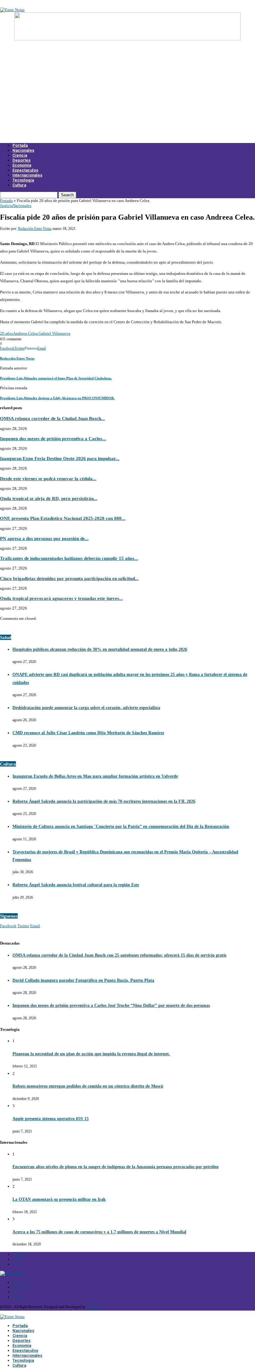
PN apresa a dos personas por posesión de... (44, 538)
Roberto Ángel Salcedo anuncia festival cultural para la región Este (75, 885)
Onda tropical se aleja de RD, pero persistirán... (48, 498)
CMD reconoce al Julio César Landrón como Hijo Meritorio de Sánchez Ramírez (88, 733)
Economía (21, 165)
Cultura (19, 185)
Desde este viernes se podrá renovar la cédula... (48, 478)
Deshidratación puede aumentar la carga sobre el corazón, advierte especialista (86, 707)
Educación (21, 1287)
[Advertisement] (127, 95)
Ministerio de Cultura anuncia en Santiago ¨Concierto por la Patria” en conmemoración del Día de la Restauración (120, 826)
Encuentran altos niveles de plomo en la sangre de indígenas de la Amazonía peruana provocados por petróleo (115, 1166)
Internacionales (27, 175)
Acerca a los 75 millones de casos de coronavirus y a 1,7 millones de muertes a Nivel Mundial (99, 1232)
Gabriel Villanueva (54, 333)
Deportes (21, 160)
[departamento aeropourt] (127, 39)
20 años (6, 333)
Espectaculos (25, 170)
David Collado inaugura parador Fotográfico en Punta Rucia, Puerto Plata (83, 980)
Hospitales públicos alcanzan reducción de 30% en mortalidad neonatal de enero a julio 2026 (99, 649)
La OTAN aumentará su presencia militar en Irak (59, 1199)
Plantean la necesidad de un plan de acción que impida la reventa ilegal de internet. (91, 1054)
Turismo (19, 1297)
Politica (19, 1292)
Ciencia (19, 155)
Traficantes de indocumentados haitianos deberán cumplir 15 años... (69, 558)
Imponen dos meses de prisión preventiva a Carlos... (53, 438)
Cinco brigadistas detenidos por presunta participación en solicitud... (69, 578)
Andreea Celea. (26, 333)
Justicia (6, 205)
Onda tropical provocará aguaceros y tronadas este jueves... (61, 598)
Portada (20, 145)
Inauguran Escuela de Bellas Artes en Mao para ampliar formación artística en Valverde (95, 776)
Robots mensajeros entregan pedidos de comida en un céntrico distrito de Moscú (87, 1086)
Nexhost (92, 1307)
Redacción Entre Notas (35, 228)
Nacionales (23, 150)
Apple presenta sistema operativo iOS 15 (50, 1118)
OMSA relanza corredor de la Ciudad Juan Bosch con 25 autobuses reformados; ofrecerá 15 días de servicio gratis (119, 955)
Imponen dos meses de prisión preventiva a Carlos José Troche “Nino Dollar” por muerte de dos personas (111, 1005)
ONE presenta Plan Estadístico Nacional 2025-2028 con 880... (62, 518)
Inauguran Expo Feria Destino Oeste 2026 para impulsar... (59, 458)
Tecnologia (23, 180)
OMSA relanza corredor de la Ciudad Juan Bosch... (52, 418)
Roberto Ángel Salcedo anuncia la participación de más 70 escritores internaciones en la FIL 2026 (103, 801)
